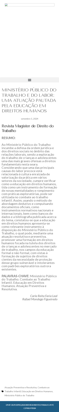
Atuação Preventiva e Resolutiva (21, 387)
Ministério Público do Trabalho (19, 395)
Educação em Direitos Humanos (37, 391)
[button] (29, 79)
